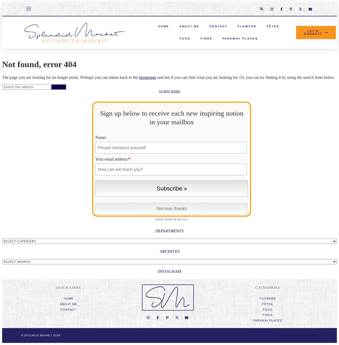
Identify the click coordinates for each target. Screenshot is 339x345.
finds (206, 38)
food (185, 38)
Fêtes (273, 26)
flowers (247, 26)
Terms (168, 219)
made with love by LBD (299, 335)
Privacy (182, 219)
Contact (218, 26)
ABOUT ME (189, 26)
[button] (261, 9)
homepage (147, 77)
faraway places (240, 38)
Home (68, 298)
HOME (163, 26)
